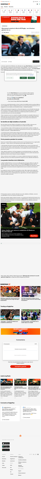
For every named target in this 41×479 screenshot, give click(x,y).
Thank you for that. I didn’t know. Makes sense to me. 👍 (29, 414)
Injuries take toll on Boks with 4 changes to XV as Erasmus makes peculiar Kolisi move (30, 410)
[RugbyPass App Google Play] (20, 446)
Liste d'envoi (12, 461)
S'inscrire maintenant (13, 456)
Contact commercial (21, 473)
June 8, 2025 (25, 101)
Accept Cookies (31, 77)
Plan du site (4, 467)
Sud (11, 467)
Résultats (6, 6)
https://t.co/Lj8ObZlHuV (18, 97)
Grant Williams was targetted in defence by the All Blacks (8, 409)
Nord (11, 465)
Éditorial (19, 475)
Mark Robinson (29, 66)
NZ (10, 471)
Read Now (34, 236)
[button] (7, 388)
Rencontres (11, 6)
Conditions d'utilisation (22, 459)
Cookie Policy (31, 74)
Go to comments (5, 419)
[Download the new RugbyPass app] (20, 243)
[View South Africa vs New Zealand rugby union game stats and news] (4, 12)
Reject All (23, 77)
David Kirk (27, 164)
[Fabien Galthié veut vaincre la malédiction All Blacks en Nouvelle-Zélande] (20, 216)
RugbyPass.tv (12, 458)
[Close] (35, 72)
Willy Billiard (6, 32)
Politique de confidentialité (20, 457)
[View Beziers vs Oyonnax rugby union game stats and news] (30, 12)
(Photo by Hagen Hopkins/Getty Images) (8, 57)
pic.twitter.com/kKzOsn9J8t (13, 99)
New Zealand (37, 68)
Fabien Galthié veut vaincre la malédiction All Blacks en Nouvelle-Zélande (18, 230)
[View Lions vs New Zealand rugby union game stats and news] (10, 12)
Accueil (3, 456)
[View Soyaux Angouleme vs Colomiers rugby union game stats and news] (23, 12)
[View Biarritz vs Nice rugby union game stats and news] (17, 12)
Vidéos (3, 465)
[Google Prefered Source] (35, 61)
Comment (5, 61)
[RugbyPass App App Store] (20, 443)
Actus (2, 6)
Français (11, 474)
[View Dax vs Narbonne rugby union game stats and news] (37, 12)
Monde (11, 469)
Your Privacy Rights (10, 77)
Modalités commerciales (20, 466)
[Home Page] (5, 4)
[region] (20, 75)
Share (11, 61)
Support (19, 470)
